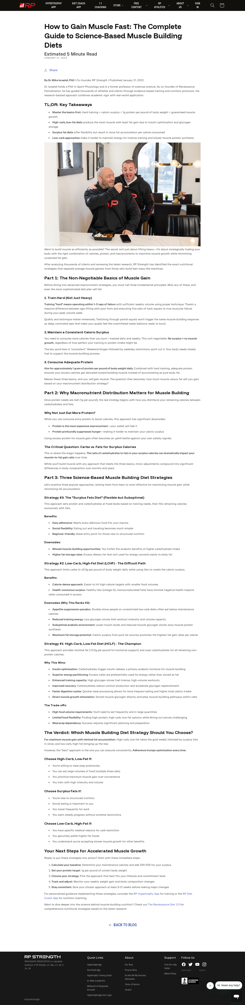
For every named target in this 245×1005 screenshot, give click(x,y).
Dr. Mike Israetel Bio (96, 981)
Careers (128, 990)
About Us (180, 5)
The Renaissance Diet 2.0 (164, 904)
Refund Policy (170, 973)
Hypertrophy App (94, 964)
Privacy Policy (131, 970)
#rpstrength (186, 970)
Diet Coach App (93, 970)
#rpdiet (202, 970)
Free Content (136, 5)
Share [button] (53, 70)
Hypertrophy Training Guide (99, 975)
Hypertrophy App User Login (99, 995)
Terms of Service (132, 984)
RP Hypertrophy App (146, 893)
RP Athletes (159, 5)
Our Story (129, 964)
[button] (212, 5)
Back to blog (125, 925)
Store (117, 5)
